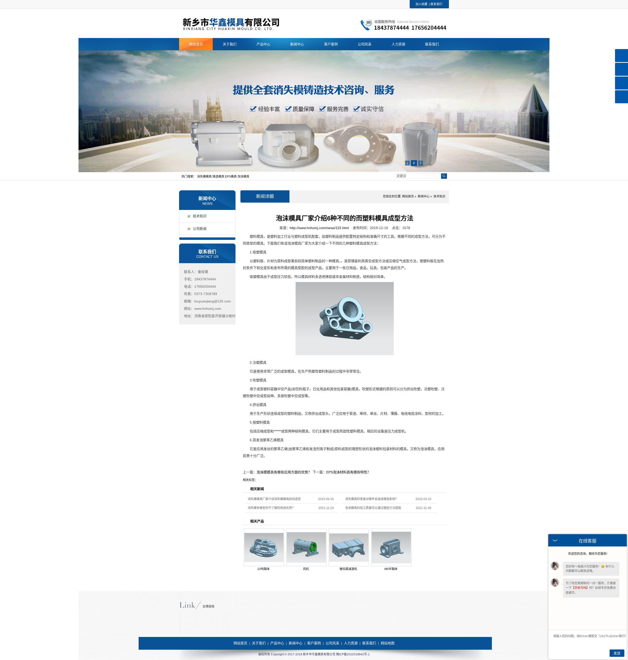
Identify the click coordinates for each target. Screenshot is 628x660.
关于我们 (259, 643)
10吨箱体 (263, 569)
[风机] (306, 547)
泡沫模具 (243, 176)
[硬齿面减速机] (349, 547)
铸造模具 (218, 176)
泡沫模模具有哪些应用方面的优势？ (284, 472)
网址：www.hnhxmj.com (202, 309)
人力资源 (351, 643)
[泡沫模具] (240, 29)
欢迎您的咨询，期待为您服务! (587, 554)
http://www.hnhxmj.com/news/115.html (319, 228)
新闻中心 (207, 198)
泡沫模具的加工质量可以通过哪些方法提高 (373, 508)
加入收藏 (421, 4)
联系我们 (436, 4)
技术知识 (200, 216)
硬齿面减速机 (348, 569)
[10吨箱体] (264, 547)
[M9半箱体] (391, 547)
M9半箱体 (390, 569)
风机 (306, 569)
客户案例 (314, 643)
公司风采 (332, 643)
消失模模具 (204, 176)
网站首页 (408, 196)
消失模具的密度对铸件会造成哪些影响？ (371, 499)
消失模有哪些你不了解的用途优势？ (271, 508)
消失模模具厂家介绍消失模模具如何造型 (274, 499)
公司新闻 (200, 229)
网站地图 (387, 643)
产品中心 (277, 643)
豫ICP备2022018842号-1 (353, 654)
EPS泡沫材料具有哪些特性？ (348, 472)
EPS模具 (231, 176)
